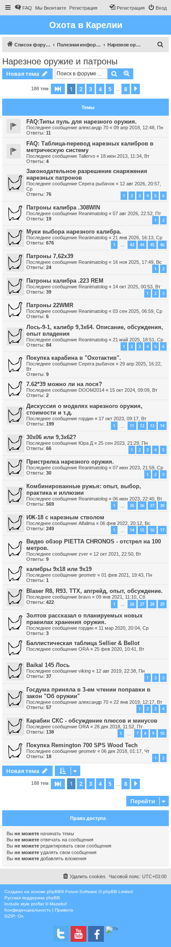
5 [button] (109, 89)
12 (142, 426)
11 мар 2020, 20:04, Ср (124, 628)
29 (162, 604)
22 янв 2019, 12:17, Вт (138, 702)
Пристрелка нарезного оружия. (70, 461)
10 (162, 733)
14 (162, 426)
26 (132, 604)
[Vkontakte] (61, 934)
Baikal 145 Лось (48, 665)
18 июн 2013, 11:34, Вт (125, 156)
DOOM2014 (91, 390)
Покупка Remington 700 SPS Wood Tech (82, 745)
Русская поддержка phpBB (32, 897)
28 (152, 604)
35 (132, 505)
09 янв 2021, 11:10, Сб (120, 596)
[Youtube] (78, 934)
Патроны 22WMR (49, 305)
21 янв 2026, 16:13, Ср (137, 237)
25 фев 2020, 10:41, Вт (119, 649)
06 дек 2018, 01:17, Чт (125, 751)
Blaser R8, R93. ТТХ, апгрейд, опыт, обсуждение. (94, 591)
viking (84, 671)
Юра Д (85, 443)
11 (132, 426)
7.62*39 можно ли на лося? (64, 384)
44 (142, 245)
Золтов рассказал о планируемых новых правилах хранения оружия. (84, 618)
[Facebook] (96, 934)
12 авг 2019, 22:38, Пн (120, 671)
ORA (83, 649)
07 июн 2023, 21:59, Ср (138, 467)
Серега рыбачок (96, 183)
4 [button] (100, 89)
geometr (87, 575)
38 (162, 505)
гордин (85, 418)
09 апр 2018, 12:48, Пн (138, 127)
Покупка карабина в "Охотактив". (73, 358)
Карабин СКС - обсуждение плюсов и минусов (91, 720)
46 (162, 245)
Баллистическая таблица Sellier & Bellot (82, 643)
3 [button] (90, 89)
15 (142, 530)
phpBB (54, 891)
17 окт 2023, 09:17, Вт (122, 418)
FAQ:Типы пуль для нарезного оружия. (81, 121)
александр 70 (93, 127)
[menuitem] (23, 8)
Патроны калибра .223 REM (64, 280)
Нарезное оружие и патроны (60, 61)
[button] (58, 89)
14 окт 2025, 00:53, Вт (136, 286)
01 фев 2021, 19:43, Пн (126, 575)
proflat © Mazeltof (49, 903)
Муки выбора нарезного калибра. (73, 231)
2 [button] (80, 89)
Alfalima (86, 523)
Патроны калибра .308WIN (63, 207)
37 (152, 505)
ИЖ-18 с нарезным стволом (65, 517)
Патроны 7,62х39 (49, 256)
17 (162, 530)
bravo (84, 596)
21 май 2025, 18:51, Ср (138, 339)
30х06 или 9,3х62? (51, 437)
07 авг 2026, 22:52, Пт (137, 213)
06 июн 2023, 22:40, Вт (137, 498)
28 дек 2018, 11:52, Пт (118, 726)
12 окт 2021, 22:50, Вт (117, 554)
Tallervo (86, 156)
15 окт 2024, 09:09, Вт (133, 390)
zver (83, 554)
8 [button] (125, 89)
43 (132, 245)
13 (152, 426)
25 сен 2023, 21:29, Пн (123, 443)
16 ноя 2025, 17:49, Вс (137, 262)
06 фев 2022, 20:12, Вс (125, 523)
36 (142, 505)
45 (152, 245)
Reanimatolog (92, 213)
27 (142, 604)
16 (152, 530)
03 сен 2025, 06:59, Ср (137, 311)
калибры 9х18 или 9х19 (59, 569)
